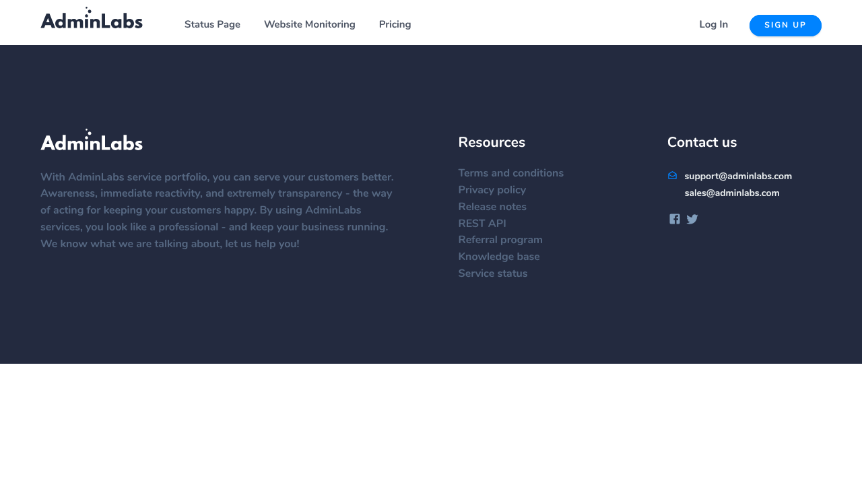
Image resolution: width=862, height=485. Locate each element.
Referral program (501, 240)
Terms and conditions (511, 173)
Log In (714, 25)
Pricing (395, 25)
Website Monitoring (310, 25)
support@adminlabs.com (737, 176)
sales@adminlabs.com (732, 193)
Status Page (212, 25)
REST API (482, 224)
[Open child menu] (248, 25)
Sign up (785, 26)
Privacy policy (493, 190)
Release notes (493, 207)
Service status (493, 274)
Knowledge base (499, 257)
